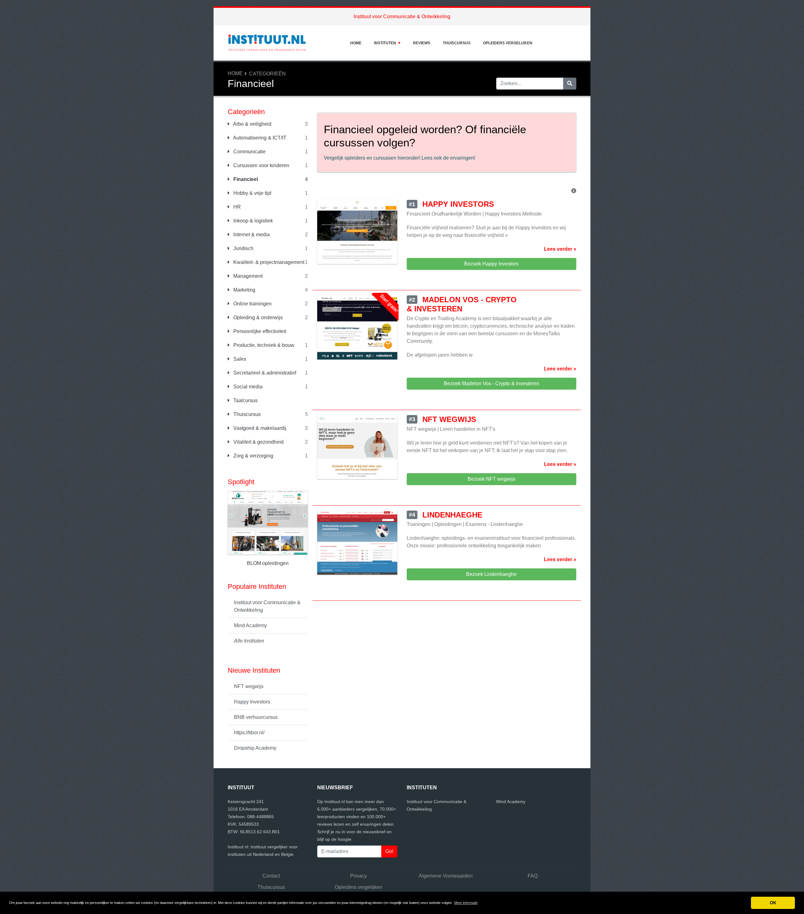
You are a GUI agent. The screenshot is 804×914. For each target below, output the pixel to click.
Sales (239, 359)
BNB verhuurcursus (256, 717)
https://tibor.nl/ (249, 732)
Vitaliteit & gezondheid (258, 442)
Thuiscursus (456, 43)
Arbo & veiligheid (251, 124)
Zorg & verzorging (252, 455)
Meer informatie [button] (466, 903)
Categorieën (267, 73)
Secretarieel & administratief (264, 372)
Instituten (385, 43)
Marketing (243, 290)
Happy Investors (252, 701)
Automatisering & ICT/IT (259, 137)
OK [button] (773, 902)
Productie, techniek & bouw (263, 345)
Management (247, 276)
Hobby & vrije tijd (251, 193)
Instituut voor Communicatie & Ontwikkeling (402, 16)
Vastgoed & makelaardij (259, 428)
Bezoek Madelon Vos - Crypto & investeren (491, 383)
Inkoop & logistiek (252, 220)
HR (236, 207)
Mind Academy (250, 625)
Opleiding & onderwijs (257, 317)
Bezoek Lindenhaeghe (491, 574)
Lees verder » (560, 249)
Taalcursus (245, 400)
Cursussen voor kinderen (260, 165)
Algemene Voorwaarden (446, 875)
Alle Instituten (249, 640)
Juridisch (242, 248)
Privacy (358, 875)
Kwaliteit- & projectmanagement (268, 262)
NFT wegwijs (248, 686)
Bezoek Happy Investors (491, 263)
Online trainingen (252, 303)
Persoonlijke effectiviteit (259, 331)
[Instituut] (267, 43)
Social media (247, 386)
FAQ (533, 875)
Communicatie (249, 151)
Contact (271, 875)
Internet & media (251, 234)
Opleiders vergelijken (507, 43)
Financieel (245, 179)
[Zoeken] (569, 84)
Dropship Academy (255, 748)
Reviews (421, 43)
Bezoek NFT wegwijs (491, 479)
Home (355, 43)
